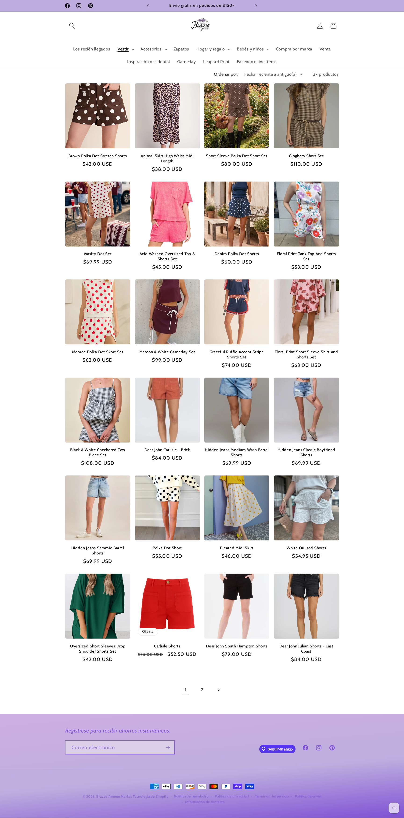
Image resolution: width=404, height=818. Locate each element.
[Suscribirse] (167, 747)
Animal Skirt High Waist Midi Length (167, 158)
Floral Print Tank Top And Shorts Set (306, 256)
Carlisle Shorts (167, 645)
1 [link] (186, 690)
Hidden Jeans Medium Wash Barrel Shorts (237, 452)
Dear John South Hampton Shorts (236, 645)
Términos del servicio (272, 796)
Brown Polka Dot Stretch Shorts (98, 156)
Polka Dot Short (167, 548)
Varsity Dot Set (98, 253)
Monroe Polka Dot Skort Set (97, 352)
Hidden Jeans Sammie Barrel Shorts (97, 550)
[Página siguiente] (218, 689)
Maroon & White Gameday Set (167, 352)
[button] (72, 25)
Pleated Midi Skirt (236, 548)
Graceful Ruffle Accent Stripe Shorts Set (236, 354)
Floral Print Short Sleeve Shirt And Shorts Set (306, 354)
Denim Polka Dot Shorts (237, 253)
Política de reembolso (191, 796)
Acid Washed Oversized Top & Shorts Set (167, 256)
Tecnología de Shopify (150, 796)
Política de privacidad (232, 796)
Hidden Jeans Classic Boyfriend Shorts (306, 452)
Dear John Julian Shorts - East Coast (306, 648)
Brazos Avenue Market (114, 796)
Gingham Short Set (306, 156)
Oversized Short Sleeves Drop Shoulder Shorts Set (98, 648)
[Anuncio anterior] (148, 5)
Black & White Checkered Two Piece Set (97, 452)
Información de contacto (205, 802)
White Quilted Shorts (306, 548)
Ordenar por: (226, 74)
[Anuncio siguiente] (256, 5)
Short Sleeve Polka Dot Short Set (236, 156)
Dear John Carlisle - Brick (167, 449)
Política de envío (308, 796)
